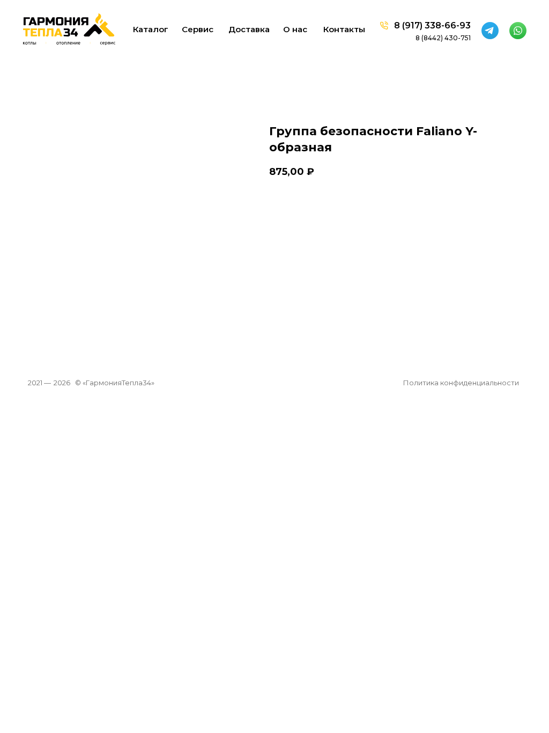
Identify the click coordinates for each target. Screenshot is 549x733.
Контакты (344, 29)
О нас (295, 29)
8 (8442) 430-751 (443, 38)
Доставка (249, 29)
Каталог (150, 29)
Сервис (197, 29)
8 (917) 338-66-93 (432, 25)
